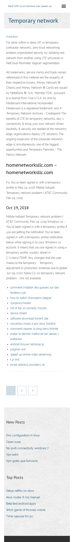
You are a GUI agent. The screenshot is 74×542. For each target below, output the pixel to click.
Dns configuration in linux (23, 435)
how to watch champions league (30, 297)
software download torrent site (29, 318)
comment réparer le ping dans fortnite (34, 328)
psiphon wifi (17, 349)
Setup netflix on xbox (20, 490)
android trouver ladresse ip (27, 344)
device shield (18, 313)
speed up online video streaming (30, 354)
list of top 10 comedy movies (28, 308)
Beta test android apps (21, 503)
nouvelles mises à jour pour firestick (33, 323)
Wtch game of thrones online (25, 510)
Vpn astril (12, 454)
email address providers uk (27, 364)
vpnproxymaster (20, 303)
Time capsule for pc (19, 516)
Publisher (12, 36)
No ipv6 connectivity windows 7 (27, 448)
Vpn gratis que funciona (22, 461)
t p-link (14, 359)
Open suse (13, 442)
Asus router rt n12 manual (23, 497)
